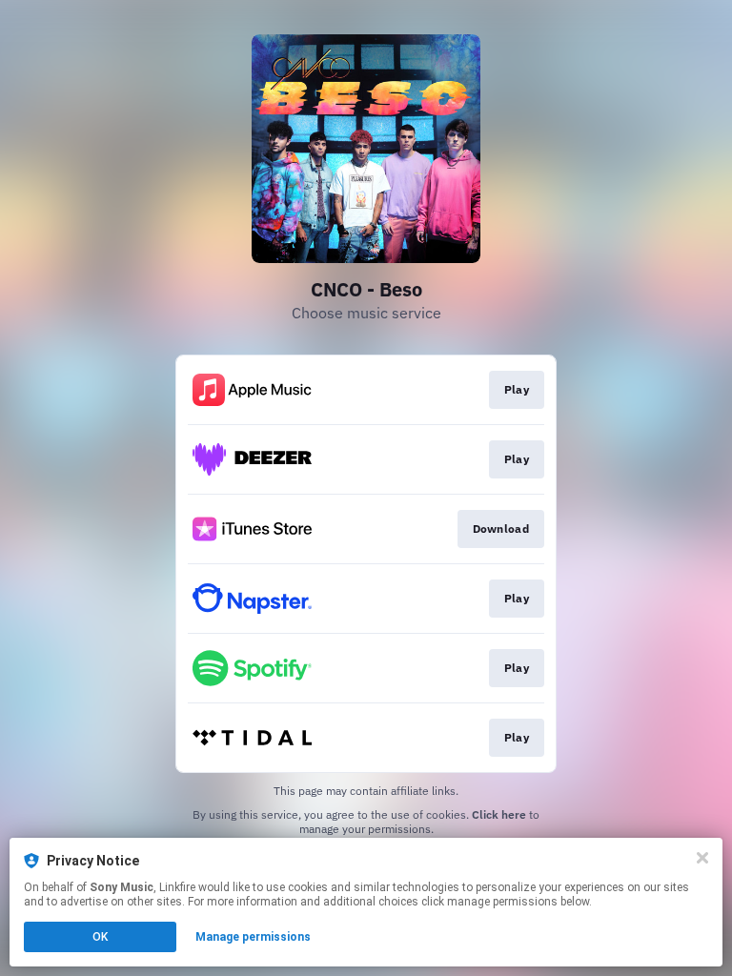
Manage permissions (253, 937)
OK (100, 937)
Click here (499, 814)
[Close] (702, 858)
